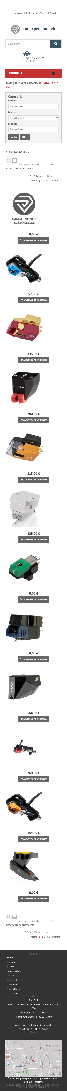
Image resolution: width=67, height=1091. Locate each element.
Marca (11, 112)
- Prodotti (10, 966)
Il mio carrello (32, 13)
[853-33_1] (33, 388)
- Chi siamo (10, 962)
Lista (14, 160)
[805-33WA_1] (33, 208)
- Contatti (10, 975)
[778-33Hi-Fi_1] (33, 567)
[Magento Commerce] (33, 29)
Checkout (44, 13)
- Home (9, 957)
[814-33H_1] (33, 747)
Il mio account (18, 13)
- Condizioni (11, 984)
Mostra (40, 176)
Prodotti (12, 101)
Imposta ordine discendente (20, 168)
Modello (12, 124)
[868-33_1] (33, 687)
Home (8, 83)
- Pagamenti (11, 980)
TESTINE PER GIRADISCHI (28, 83)
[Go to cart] (33, 53)
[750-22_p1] (33, 867)
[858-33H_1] (33, 807)
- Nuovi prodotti (13, 971)
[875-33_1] (33, 448)
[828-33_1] (33, 627)
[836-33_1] (33, 508)
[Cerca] (55, 44)
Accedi (53, 13)
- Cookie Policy (12, 993)
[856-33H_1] (33, 268)
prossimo (55, 180)
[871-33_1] (33, 328)
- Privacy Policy (12, 989)
